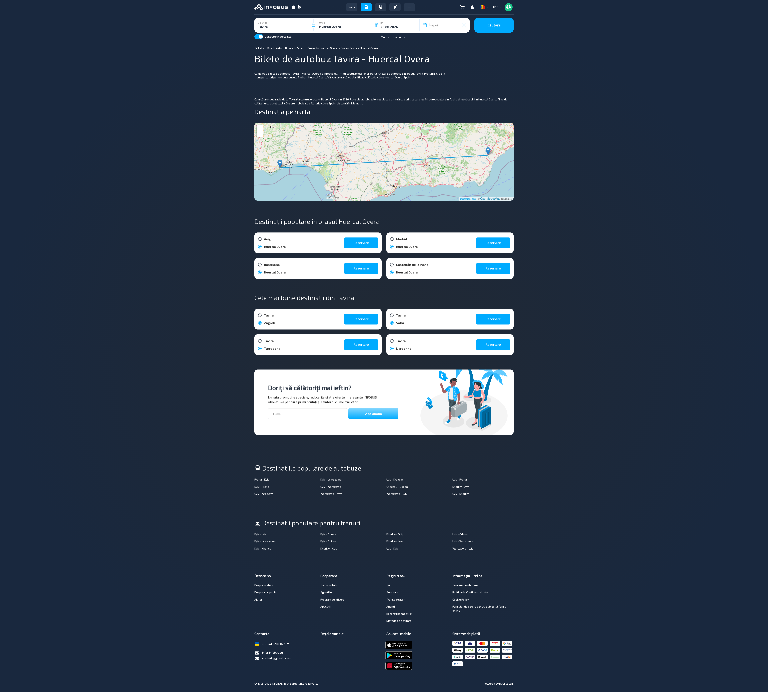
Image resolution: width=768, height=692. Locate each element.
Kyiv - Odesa (328, 534)
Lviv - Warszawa (330, 486)
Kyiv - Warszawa (331, 479)
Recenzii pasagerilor (399, 613)
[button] (409, 7)
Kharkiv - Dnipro (396, 534)
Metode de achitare (398, 620)
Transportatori (395, 599)
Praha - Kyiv (261, 479)
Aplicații (325, 606)
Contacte (261, 633)
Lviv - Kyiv (392, 548)
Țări (388, 585)
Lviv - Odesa (460, 534)
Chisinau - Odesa (397, 486)
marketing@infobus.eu (276, 658)
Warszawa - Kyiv (331, 493)
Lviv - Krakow (394, 479)
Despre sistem (263, 585)
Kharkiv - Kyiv (328, 548)
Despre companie (265, 592)
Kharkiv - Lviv (460, 486)
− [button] (260, 133)
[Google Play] (299, 7)
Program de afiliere (332, 599)
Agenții (390, 606)
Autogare (392, 592)
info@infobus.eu (272, 652)
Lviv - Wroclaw (263, 493)
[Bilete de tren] (380, 7)
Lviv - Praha (459, 479)
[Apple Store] (293, 7)
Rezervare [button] (361, 242)
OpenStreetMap (490, 198)
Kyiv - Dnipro (328, 541)
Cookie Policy (460, 599)
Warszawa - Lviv (396, 493)
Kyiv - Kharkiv (262, 548)
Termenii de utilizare (465, 585)
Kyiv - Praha (261, 486)
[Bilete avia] (395, 7)
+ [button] (260, 127)
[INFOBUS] (271, 7)
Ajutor (258, 599)
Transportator (329, 585)
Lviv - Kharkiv (460, 493)
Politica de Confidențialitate (470, 592)
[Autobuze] (366, 7)
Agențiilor (326, 592)
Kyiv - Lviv (260, 534)
